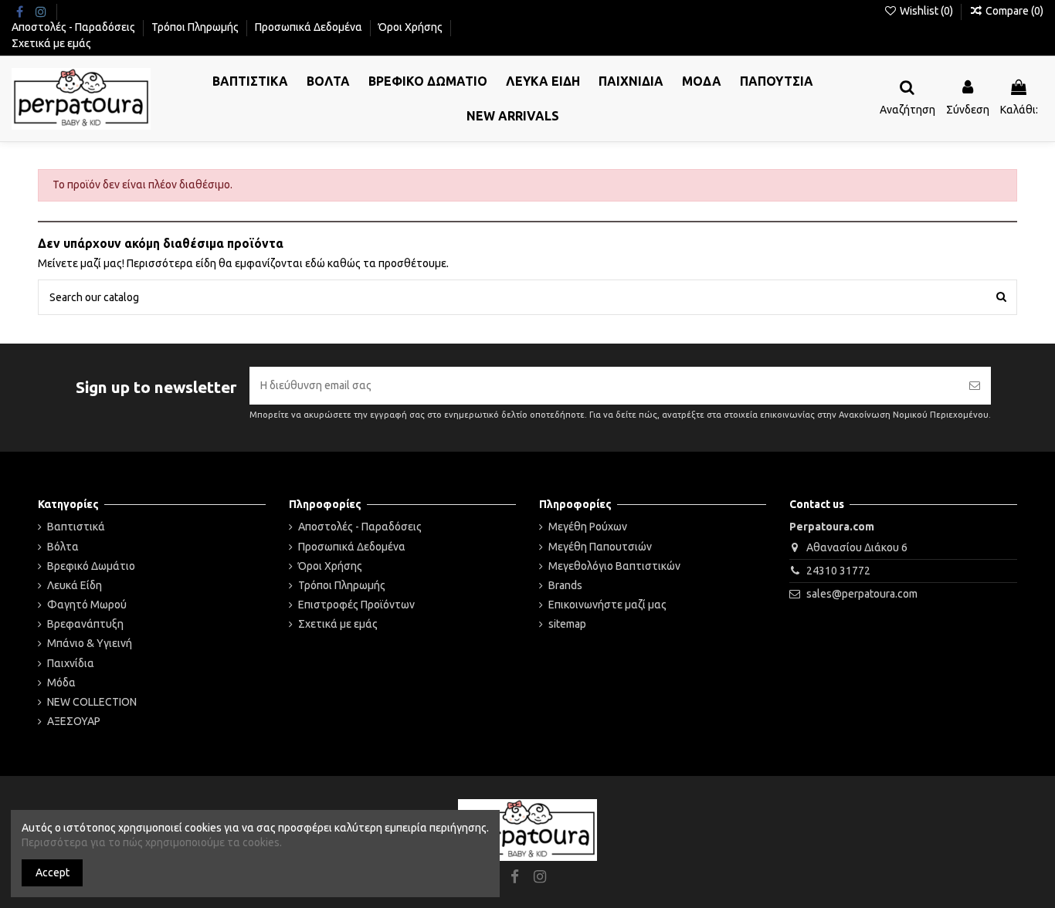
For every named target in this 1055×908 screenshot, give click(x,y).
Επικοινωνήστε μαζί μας (607, 604)
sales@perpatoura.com (862, 594)
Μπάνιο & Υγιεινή (89, 643)
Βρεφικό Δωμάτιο (91, 566)
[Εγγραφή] (974, 386)
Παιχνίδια (70, 663)
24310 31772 (838, 570)
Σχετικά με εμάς (51, 43)
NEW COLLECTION (92, 702)
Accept (53, 872)
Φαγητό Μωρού (87, 604)
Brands (565, 585)
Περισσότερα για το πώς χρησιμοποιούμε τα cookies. (152, 842)
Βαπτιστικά (76, 526)
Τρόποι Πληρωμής (196, 27)
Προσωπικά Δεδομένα (310, 27)
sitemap (567, 624)
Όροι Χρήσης (411, 27)
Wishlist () (926, 11)
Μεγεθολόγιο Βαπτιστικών (614, 566)
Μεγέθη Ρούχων (587, 526)
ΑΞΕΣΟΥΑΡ (73, 721)
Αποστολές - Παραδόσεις (74, 27)
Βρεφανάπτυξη (85, 624)
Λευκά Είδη (74, 585)
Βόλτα (63, 546)
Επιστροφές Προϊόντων (356, 604)
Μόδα (61, 682)
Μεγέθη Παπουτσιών (600, 546)
